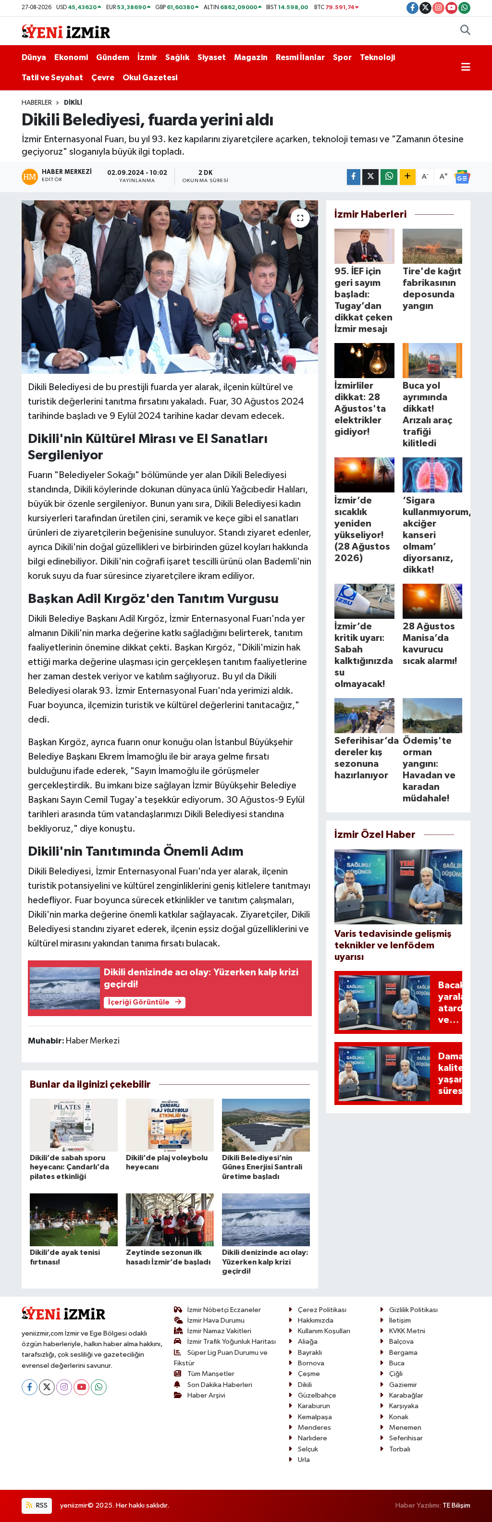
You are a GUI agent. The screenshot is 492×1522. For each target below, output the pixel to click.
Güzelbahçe (317, 1395)
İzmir (147, 57)
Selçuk (308, 1449)
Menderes (314, 1427)
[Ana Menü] (465, 67)
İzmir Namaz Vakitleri (219, 1331)
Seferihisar (406, 1438)
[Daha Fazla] (408, 177)
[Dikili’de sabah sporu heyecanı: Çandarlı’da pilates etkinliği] (74, 1125)
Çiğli (396, 1373)
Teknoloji (377, 57)
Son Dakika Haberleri (219, 1384)
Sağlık (177, 57)
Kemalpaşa (315, 1417)
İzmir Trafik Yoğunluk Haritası (231, 1341)
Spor (342, 57)
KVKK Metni (407, 1331)
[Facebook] (29, 1387)
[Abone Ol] (462, 177)
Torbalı (399, 1449)
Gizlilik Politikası (413, 1309)
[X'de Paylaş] (370, 177)
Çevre (102, 78)
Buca (397, 1363)
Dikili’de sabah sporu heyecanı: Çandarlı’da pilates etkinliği (69, 1167)
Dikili (73, 102)
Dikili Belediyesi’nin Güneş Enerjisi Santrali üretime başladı (262, 1167)
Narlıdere (312, 1438)
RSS (41, 1505)
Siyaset (211, 57)
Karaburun (314, 1406)
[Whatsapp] (99, 1387)
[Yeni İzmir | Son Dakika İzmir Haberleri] (66, 30)
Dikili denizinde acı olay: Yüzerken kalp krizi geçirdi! (265, 1262)
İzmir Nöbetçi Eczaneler (224, 1309)
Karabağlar (406, 1395)
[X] (47, 1387)
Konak (398, 1417)
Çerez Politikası (322, 1309)
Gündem (112, 57)
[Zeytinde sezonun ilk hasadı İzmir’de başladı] (170, 1219)
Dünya (34, 57)
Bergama (403, 1352)
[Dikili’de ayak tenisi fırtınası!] (74, 1219)
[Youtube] (81, 1387)
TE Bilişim (456, 1505)
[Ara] (465, 31)
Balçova (401, 1341)
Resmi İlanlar (300, 57)
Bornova (311, 1363)
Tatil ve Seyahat (52, 78)
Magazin (251, 57)
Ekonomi (71, 57)
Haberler (37, 102)
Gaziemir (403, 1384)
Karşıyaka (403, 1406)
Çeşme (309, 1373)
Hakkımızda (315, 1320)
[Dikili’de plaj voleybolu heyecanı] (170, 1125)
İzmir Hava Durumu (216, 1320)
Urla (304, 1459)
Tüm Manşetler (210, 1373)
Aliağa (308, 1341)
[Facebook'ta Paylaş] (353, 177)
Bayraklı (310, 1352)
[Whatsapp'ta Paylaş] (389, 177)
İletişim (400, 1320)
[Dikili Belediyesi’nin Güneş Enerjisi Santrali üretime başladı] (266, 1125)
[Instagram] (64, 1387)
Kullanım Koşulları (324, 1331)
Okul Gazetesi (150, 78)
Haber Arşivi (206, 1395)
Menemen (405, 1427)
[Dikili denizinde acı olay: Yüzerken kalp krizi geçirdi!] (266, 1219)
